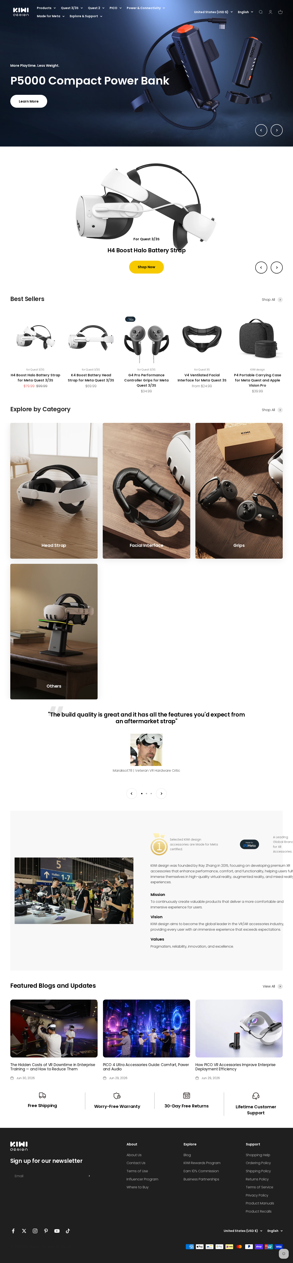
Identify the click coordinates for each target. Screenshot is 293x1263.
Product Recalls (259, 1211)
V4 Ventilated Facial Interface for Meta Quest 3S (202, 378)
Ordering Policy (258, 1162)
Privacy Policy (257, 1195)
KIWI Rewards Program (202, 1162)
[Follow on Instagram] (35, 1231)
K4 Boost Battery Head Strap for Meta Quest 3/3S (91, 378)
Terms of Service (259, 1187)
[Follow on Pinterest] (46, 1231)
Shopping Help (258, 1155)
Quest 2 (94, 8)
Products (44, 8)
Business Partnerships (201, 1179)
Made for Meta (48, 16)
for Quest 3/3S (35, 369)
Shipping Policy (258, 1171)
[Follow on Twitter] (24, 1231)
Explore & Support (84, 16)
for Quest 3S (202, 369)
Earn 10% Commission (201, 1171)
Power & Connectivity (144, 8)
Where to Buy (138, 1187)
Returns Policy (257, 1179)
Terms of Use (137, 1171)
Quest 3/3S (70, 8)
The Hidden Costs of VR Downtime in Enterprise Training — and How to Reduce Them (52, 1067)
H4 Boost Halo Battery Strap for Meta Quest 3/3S (35, 378)
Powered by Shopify (57, 1246)
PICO (113, 8)
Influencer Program (142, 1179)
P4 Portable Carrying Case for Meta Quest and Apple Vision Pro (257, 380)
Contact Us (136, 1162)
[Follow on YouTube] (57, 1231)
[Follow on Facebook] (13, 1231)
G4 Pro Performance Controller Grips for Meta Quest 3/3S (146, 380)
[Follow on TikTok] (68, 1231)
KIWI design (257, 369)
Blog (187, 1155)
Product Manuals (260, 1203)
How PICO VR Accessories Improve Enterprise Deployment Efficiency (235, 1067)
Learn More (29, 101)
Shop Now (146, 267)
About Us (134, 1155)
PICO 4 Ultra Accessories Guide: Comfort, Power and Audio (146, 1067)
